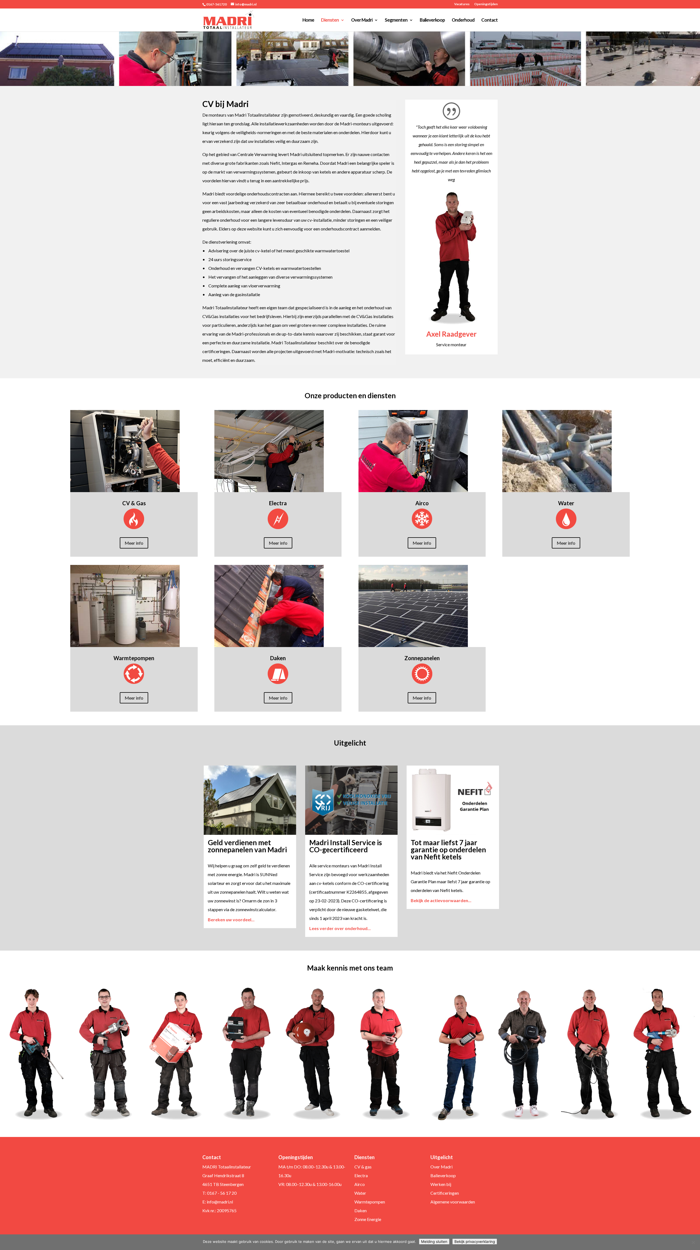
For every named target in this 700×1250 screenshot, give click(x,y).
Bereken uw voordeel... (231, 919)
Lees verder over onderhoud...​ (340, 928)
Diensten (330, 20)
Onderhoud (463, 20)
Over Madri (361, 20)
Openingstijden (486, 4)
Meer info (134, 542)
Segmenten (396, 20)
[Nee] (693, 1242)
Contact (489, 20)
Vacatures (461, 4)
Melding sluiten (434, 1241)
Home (308, 20)
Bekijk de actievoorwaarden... (441, 900)
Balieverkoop (432, 20)
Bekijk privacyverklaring (474, 1241)
